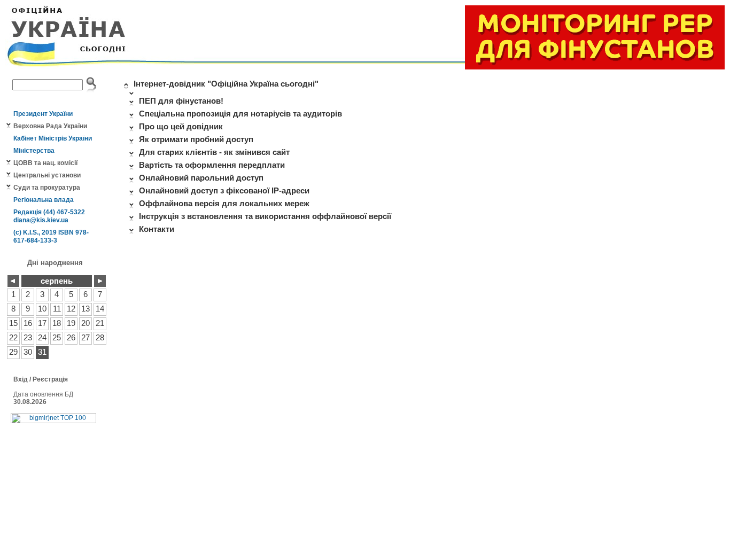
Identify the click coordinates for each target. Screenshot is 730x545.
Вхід (20, 379)
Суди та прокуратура (46, 187)
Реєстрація (50, 379)
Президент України (43, 114)
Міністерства (34, 150)
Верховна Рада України (50, 126)
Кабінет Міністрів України (52, 138)
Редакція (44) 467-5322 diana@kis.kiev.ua (49, 216)
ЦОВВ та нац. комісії (45, 163)
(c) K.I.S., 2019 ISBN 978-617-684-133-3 (51, 236)
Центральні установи (47, 175)
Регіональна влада (43, 200)
